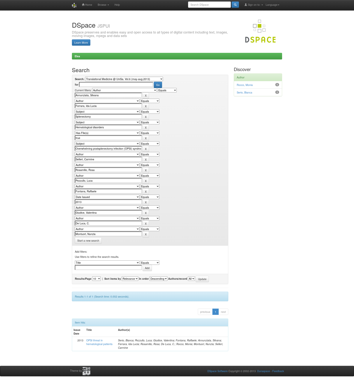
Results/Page (83, 278)
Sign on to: (254, 4)
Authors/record (177, 278)
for (76, 84)
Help (117, 4)
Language (271, 4)
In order (144, 278)
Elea (77, 56)
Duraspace (263, 371)
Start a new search (88, 240)
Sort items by (112, 278)
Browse (102, 4)
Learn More (81, 42)
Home (88, 4)
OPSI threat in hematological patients (99, 342)
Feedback (278, 371)
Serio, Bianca (244, 92)
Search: (79, 79)
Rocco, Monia (245, 85)
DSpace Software (217, 371)
